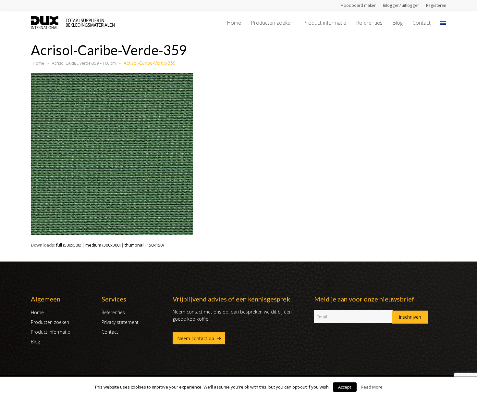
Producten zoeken (50, 322)
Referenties (113, 312)
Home (38, 63)
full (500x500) (68, 245)
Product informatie (50, 332)
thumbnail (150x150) (144, 245)
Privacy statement (120, 322)
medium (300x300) (102, 245)
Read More (372, 387)
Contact (110, 332)
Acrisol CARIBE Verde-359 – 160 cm (84, 63)
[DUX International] (73, 22)
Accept (344, 387)
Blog (35, 342)
